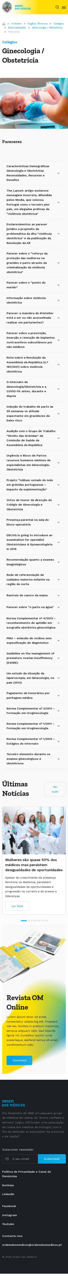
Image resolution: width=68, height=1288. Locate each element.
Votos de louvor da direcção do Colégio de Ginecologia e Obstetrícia (29, 504)
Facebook (9, 1206)
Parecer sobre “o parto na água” (30, 607)
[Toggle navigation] (64, 7)
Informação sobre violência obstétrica (26, 300)
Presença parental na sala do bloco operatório (28, 522)
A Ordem (16, 23)
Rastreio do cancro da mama (27, 595)
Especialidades (17, 27)
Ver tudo (55, 789)
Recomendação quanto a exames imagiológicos (30, 562)
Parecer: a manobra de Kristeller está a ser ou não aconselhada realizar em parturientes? (30, 317)
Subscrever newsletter (18, 1149)
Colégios (58, 23)
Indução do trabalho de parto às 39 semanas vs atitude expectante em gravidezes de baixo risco (30, 413)
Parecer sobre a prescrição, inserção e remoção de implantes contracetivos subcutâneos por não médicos (31, 340)
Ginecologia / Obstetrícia (47, 27)
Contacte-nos (12, 1236)
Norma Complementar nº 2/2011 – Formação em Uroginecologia (31, 711)
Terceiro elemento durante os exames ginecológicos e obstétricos (28, 758)
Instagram (9, 1215)
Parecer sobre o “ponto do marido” (26, 285)
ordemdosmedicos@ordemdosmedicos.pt (32, 1245)
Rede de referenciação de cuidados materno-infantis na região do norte (28, 579)
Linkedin (8, 1194)
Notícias (8, 1185)
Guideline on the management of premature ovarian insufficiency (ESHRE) (30, 658)
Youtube (8, 1224)
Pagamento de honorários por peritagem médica (28, 695)
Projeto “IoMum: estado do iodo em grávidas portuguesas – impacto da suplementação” (30, 484)
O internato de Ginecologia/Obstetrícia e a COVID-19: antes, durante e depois (26, 389)
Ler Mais (17, 896)
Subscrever (52, 1159)
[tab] (21, 920)
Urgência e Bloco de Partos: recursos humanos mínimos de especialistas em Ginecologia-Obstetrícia (29, 462)
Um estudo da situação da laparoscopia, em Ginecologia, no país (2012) (30, 678)
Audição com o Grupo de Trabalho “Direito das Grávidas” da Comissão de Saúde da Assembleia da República (31, 438)
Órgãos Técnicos (38, 23)
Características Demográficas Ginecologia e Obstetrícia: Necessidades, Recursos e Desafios (28, 173)
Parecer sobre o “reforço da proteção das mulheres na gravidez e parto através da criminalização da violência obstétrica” (27, 263)
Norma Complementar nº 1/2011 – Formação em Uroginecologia (30, 726)
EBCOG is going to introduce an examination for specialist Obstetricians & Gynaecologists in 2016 (30, 542)
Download (19, 1060)
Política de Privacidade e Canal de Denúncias (26, 1174)
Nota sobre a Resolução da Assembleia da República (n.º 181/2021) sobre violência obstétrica (27, 364)
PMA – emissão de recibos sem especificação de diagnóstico (29, 640)
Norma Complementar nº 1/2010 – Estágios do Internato (31, 741)
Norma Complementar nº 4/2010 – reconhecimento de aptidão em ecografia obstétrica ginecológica (31, 623)
